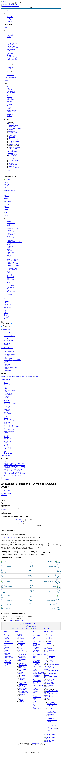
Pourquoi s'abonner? (27, 616)
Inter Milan (10, 102)
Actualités (6, 297)
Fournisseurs (50, 714)
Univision (9, 253)
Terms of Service (21, 620)
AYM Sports (10, 262)
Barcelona (9, 97)
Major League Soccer (12, 34)
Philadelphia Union (14, 141)
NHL (55, 728)
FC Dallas (10, 153)
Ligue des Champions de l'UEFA (12, 360)
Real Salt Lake (12, 157)
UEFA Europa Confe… (13, 47)
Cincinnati (22, 662)
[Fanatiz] (30, 376)
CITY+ (9, 271)
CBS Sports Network (12, 228)
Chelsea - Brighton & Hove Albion (51, 659)
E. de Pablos (4, 495)
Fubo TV (49, 635)
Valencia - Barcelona (49, 685)
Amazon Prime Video (12, 259)
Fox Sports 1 (10, 234)
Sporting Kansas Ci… (14, 167)
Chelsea (9, 88)
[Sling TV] (10, 376)
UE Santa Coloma (5, 490)
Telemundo (10, 249)
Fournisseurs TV (48, 631)
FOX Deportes (11, 252)
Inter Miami (22, 656)
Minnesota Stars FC (14, 160)
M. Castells (39, 527)
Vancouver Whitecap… (14, 147)
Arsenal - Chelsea (53, 688)
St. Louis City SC (12, 154)
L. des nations (7, 304)
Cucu (2, 498)
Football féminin (51, 702)
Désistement (50, 711)
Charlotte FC (11, 129)
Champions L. (7, 301)
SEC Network (10, 285)
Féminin (6, 298)
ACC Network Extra (12, 258)
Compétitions (4, 348)
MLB (48, 730)
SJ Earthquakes (23, 684)
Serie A (9, 52)
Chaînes (6, 173)
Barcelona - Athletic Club (49, 650)
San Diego (22, 694)
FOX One (9, 275)
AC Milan (9, 104)
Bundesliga (10, 53)
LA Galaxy (12, 163)
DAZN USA (10, 247)
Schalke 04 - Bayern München (49, 680)
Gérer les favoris (6, 329)
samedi (9, 20)
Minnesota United (24, 692)
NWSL (9, 37)
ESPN (8, 226)
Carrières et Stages (52, 712)
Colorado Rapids (12, 156)
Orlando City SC (12, 135)
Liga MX (9, 68)
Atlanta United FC (13, 140)
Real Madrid (10, 98)
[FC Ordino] (3, 509)
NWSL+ (9, 282)
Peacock (9, 256)
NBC (8, 227)
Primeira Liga (10, 56)
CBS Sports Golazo (12, 268)
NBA (48, 728)
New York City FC (13, 132)
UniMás (9, 255)
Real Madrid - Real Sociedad (50, 647)
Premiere (9, 284)
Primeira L (6, 318)
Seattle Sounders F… (14, 164)
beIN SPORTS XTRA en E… (15, 265)
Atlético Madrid (11, 100)
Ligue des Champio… (12, 43)
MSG (8, 281)
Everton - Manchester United (49, 683)
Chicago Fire (11, 126)
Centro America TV (12, 269)
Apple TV (9, 239)
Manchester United (12, 92)
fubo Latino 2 (10, 277)
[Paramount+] (24, 376)
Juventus (9, 101)
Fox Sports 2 (10, 237)
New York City (23, 663)
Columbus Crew (24, 676)
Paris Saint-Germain (12, 113)
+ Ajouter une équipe (9, 336)
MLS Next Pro (11, 280)
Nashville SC (11, 123)
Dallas (21, 685)
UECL (5, 305)
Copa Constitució (5, 479)
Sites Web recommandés (50, 717)
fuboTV (9, 243)
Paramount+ (10, 240)
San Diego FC (12, 161)
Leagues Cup (10, 67)
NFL (52, 728)
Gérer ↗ (7, 332)
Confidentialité (51, 709)
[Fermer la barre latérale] (1, 478)
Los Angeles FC (12, 150)
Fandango (9, 274)
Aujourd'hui (10, 17)
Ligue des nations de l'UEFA (11, 367)
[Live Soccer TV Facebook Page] (51, 692)
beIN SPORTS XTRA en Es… (12, 426)
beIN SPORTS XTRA (13, 263)
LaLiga (9, 50)
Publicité (49, 708)
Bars (48, 715)
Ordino (2, 492)
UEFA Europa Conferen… (7, 646)
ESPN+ (9, 236)
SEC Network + (11, 287)
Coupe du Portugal (12, 58)
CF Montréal (12, 142)
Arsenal (9, 86)
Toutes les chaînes (8, 294)
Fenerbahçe (10, 114)
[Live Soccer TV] (5, 1)
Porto (8, 108)
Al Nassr (9, 116)
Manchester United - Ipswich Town (51, 665)
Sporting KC (23, 701)
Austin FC (11, 166)
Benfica (9, 107)
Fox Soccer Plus (11, 231)
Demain (9, 18)
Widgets (49, 707)
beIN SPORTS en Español (11, 403)
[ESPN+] (36, 376)
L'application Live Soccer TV (52, 704)
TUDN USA (10, 245)
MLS (5, 308)
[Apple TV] (16, 376)
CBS (8, 224)
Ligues (5, 27)
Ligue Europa (10, 44)
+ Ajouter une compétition (10, 351)
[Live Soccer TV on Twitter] (51, 695)
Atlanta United (23, 670)
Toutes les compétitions (10, 77)
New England (22, 659)
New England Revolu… (14, 128)
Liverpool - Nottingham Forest (49, 656)
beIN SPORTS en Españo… (14, 242)
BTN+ (8, 266)
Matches (6, 10)
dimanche (9, 21)
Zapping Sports (11, 291)
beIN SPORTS (11, 223)
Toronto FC (12, 137)
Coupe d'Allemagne (12, 59)
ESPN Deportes (11, 233)
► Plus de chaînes (5, 455)
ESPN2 (9, 230)
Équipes (6, 80)
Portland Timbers (12, 158)
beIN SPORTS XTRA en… (37, 681)
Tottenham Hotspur (12, 94)
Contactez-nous (51, 723)
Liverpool (9, 89)
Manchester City (11, 91)
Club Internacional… (13, 125)
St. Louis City (22, 686)
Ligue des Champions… (7, 639)
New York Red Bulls (13, 134)
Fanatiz (9, 221)
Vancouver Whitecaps (21, 678)
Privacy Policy (11, 620)
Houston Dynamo (12, 148)
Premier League (11, 49)
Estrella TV (10, 272)
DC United (11, 138)
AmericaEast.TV (11, 261)
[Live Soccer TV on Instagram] (51, 698)
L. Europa (6, 302)
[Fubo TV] (4, 376)
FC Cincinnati (11, 131)
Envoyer (19, 616)
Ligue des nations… (12, 46)
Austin (21, 700)
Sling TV (49, 634)
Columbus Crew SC (14, 144)
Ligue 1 (9, 55)
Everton (9, 95)
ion (8, 278)
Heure (9, 326)
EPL (5, 311)
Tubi (8, 288)
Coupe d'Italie (10, 60)
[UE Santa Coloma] (6, 493)
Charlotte (21, 660)
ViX (8, 290)
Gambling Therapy (35, 743)
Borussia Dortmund (12, 111)
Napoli (9, 105)
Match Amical (10, 75)
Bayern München (11, 110)
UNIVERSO (10, 250)
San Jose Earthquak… (13, 151)
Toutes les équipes (8, 170)
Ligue (4, 326)
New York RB (23, 665)
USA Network (11, 246)
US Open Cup (10, 35)
